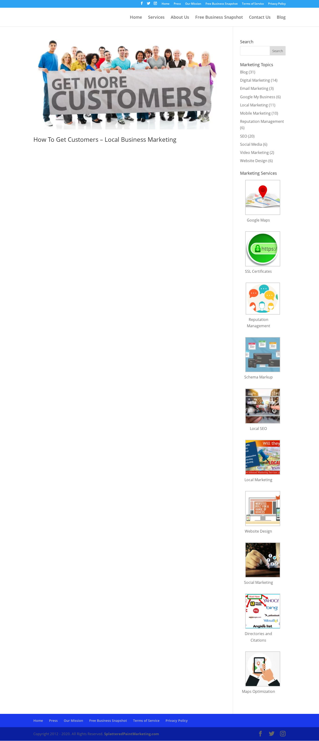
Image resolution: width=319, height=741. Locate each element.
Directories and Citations (258, 637)
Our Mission (193, 4)
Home (166, 4)
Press (177, 4)
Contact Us (260, 17)
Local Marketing (254, 105)
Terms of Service (253, 4)
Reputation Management (262, 121)
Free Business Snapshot (222, 4)
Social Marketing (258, 582)
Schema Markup (258, 377)
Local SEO (258, 428)
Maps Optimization (258, 691)
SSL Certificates (258, 271)
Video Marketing (254, 152)
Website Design (253, 160)
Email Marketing (254, 88)
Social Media (251, 144)
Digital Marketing (255, 80)
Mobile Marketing (255, 113)
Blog (281, 17)
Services (156, 17)
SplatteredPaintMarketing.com (131, 733)
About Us (180, 17)
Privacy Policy (277, 4)
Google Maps (258, 220)
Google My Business (257, 96)
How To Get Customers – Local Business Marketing (104, 139)
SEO (243, 136)
